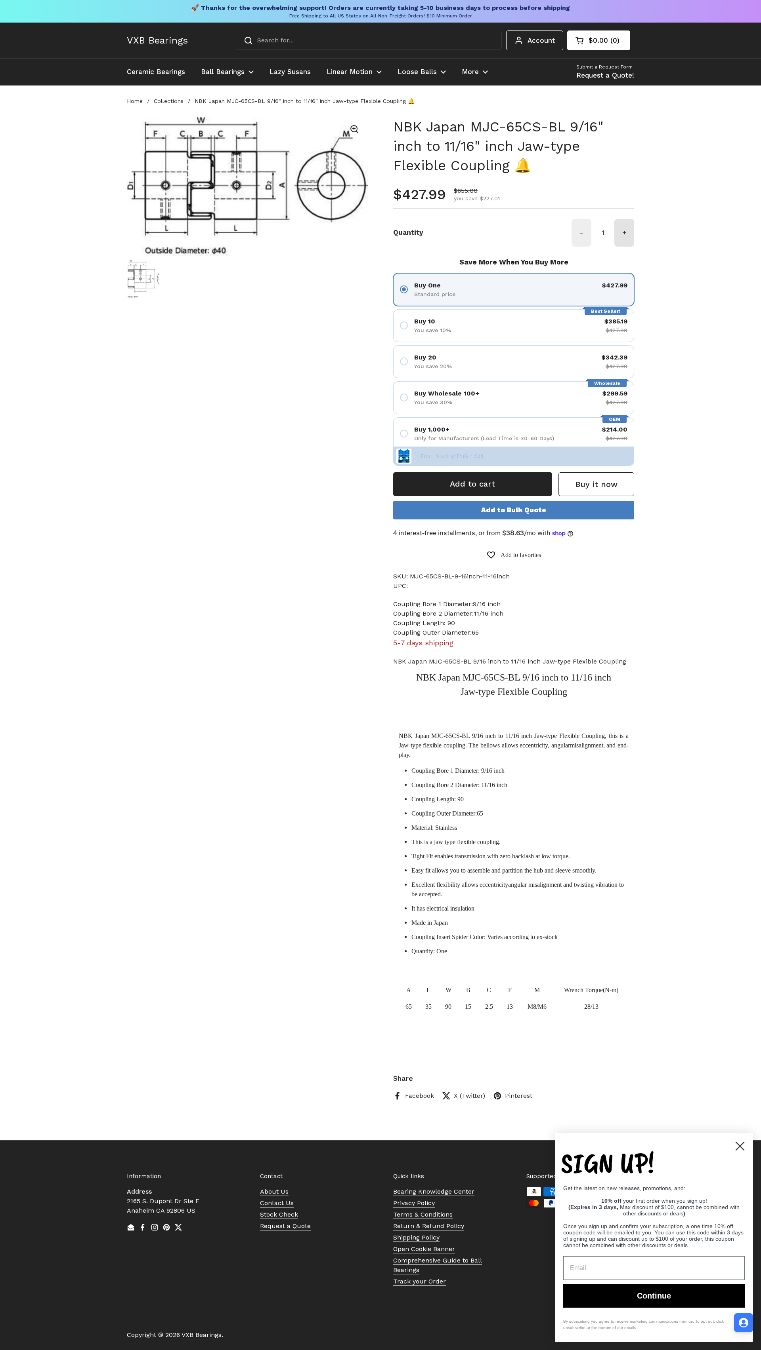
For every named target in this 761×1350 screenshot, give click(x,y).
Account (541, 40)
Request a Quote (285, 1226)
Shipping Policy (416, 1237)
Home (135, 101)
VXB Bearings (157, 40)
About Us (274, 1191)
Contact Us (277, 1203)
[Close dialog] (740, 1146)
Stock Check (279, 1214)
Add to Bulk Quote (513, 510)
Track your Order (419, 1281)
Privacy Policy (414, 1203)
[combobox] (369, 40)
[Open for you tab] (743, 1322)
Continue (654, 1295)
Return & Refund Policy (428, 1226)
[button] (598, 40)
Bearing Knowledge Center (433, 1191)
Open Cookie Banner (424, 1249)
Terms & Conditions (423, 1214)
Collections (169, 101)
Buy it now (596, 484)
